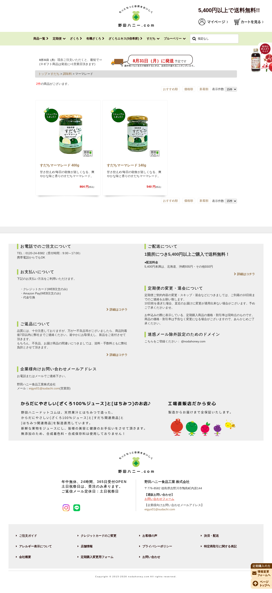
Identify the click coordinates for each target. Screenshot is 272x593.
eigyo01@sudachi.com (44, 388)
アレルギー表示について (35, 546)
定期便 (57, 38)
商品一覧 (39, 38)
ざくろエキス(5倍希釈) (124, 38)
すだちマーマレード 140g (126, 165)
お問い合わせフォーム (159, 499)
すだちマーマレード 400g (59, 165)
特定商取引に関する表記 (220, 546)
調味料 (67, 73)
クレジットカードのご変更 (98, 535)
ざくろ (74, 38)
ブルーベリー (173, 38)
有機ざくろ (93, 38)
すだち (151, 38)
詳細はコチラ (119, 309)
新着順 (204, 89)
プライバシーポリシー (157, 546)
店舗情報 (87, 546)
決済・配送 (211, 535)
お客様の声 (149, 535)
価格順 (188, 89)
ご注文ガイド (28, 535)
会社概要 (25, 557)
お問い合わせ (151, 557)
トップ (42, 73)
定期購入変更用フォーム (97, 557)
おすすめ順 (170, 89)
